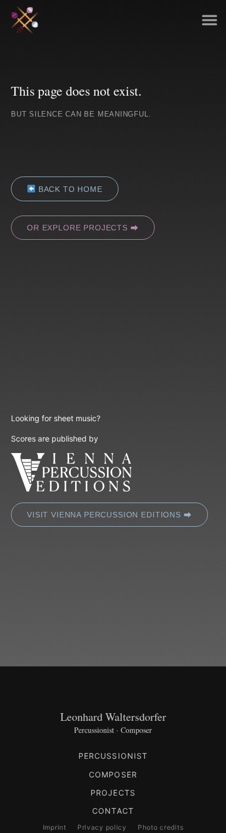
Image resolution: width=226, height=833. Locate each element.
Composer (113, 774)
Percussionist (113, 755)
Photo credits (160, 827)
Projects (113, 792)
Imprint (54, 827)
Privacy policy (102, 827)
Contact (113, 810)
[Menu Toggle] (209, 20)
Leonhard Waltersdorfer (113, 716)
